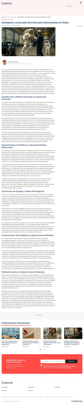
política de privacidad (65, 367)
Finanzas (57, 387)
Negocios (31, 387)
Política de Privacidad (37, 397)
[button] (38, 349)
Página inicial (6, 17)
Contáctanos (15, 397)
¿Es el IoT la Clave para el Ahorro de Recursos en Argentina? (10, 342)
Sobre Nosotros (5, 397)
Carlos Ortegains (13, 62)
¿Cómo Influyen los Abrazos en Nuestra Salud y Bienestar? (52, 342)
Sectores (13, 17)
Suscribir (71, 361)
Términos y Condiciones (51, 397)
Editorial (30, 390)
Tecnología (5, 387)
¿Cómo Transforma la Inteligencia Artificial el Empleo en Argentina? (72, 342)
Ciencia (4, 19)
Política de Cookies (25, 397)
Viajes (11, 19)
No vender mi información (65, 397)
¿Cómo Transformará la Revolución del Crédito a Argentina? (30, 342)
